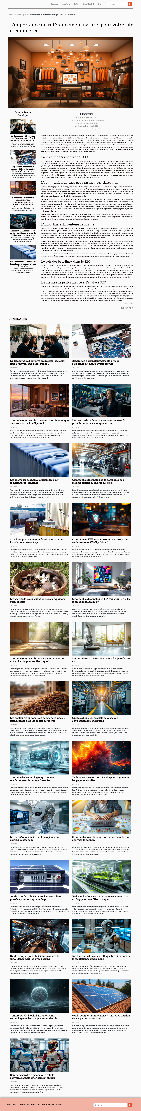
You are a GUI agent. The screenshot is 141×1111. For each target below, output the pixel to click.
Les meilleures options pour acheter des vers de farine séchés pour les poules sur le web (37, 719)
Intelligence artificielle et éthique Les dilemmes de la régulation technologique (101, 957)
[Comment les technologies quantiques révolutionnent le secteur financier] (39, 757)
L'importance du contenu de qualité (86, 123)
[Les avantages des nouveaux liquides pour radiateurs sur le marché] (23, 252)
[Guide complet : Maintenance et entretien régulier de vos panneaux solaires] (101, 996)
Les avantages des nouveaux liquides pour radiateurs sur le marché (23, 264)
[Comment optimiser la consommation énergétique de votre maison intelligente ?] (23, 188)
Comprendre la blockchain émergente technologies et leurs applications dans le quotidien (33, 1018)
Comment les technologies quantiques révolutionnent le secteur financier (32, 779)
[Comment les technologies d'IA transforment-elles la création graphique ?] (101, 579)
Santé (76, 4)
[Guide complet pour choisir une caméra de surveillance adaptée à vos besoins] (39, 936)
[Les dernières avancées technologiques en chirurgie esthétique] (39, 817)
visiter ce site (47, 256)
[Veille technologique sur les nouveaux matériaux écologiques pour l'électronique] (101, 877)
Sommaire (87, 114)
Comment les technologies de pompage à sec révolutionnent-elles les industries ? (98, 481)
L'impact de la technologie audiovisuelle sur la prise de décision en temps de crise (23, 233)
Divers (100, 4)
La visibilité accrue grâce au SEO (86, 117)
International (66, 4)
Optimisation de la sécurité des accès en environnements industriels (95, 719)
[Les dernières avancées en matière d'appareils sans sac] (101, 638)
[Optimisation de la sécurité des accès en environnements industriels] (101, 698)
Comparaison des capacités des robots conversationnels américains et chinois (32, 1076)
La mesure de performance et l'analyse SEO (86, 129)
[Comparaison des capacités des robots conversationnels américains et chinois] (39, 1055)
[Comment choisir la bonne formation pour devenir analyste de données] (101, 817)
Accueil (10, 15)
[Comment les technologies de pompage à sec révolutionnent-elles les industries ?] (101, 460)
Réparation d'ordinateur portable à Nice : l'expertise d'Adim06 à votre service (23, 169)
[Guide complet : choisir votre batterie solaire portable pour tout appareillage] (39, 877)
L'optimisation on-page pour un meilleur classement (86, 120)
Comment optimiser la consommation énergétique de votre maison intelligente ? (23, 201)
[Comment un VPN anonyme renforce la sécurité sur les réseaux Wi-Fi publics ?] (101, 519)
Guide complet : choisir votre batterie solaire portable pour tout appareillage (35, 898)
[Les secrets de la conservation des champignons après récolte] (39, 579)
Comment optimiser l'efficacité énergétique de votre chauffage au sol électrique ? (37, 660)
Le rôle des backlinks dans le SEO (86, 126)
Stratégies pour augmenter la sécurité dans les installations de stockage (36, 541)
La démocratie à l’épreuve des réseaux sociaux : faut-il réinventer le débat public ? (23, 138)
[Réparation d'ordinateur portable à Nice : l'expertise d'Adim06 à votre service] (23, 157)
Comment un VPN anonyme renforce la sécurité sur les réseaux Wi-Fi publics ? (100, 541)
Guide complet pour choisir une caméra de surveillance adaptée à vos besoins (34, 957)
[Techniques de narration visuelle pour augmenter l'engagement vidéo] (101, 757)
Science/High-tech (88, 4)
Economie (54, 4)
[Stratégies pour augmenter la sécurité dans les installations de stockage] (39, 519)
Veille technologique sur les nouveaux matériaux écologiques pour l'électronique (100, 898)
